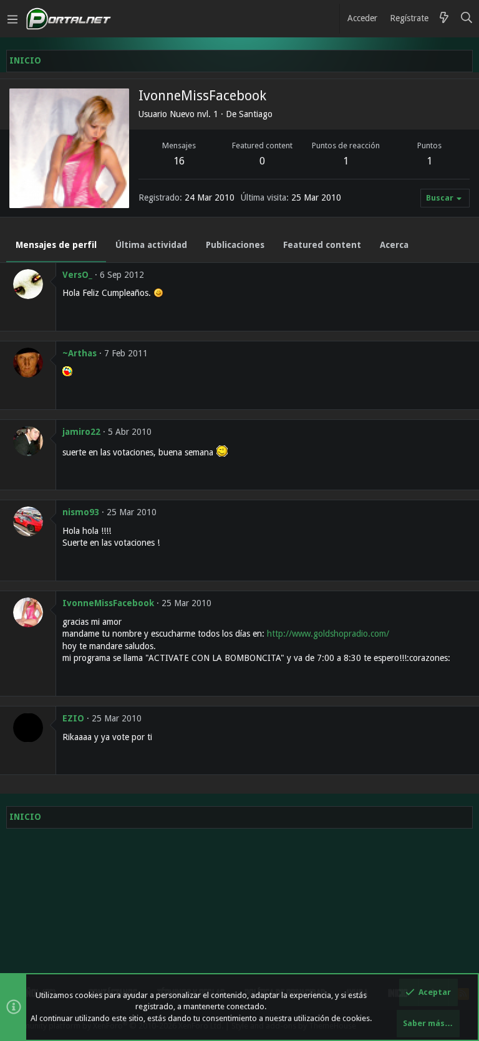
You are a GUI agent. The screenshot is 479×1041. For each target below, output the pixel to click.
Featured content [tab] (322, 245)
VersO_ (77, 275)
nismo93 (80, 512)
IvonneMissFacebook (108, 603)
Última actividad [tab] (151, 245)
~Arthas (79, 353)
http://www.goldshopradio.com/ (328, 634)
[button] (12, 18)
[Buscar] (467, 19)
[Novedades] (444, 19)
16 (179, 161)
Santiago (256, 114)
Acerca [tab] (394, 245)
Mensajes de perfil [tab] (56, 245)
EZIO (73, 718)
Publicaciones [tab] (235, 245)
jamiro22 (81, 432)
